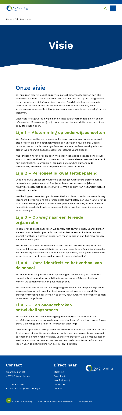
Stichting (19, 19)
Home (9, 19)
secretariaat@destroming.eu (25, 388)
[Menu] (113, 8)
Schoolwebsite (50, 401)
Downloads (60, 376)
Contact (58, 388)
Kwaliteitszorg (62, 380)
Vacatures (59, 384)
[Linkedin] (8, 400)
